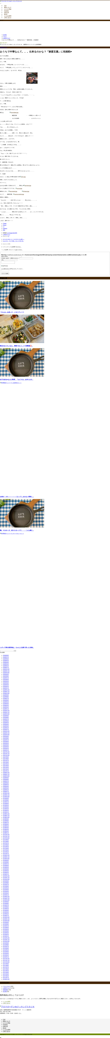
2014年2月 (6, 914)
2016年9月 (6, 860)
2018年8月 (6, 821)
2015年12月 (6, 876)
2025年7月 (6, 678)
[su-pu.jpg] (19, 188)
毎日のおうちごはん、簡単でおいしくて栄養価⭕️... (16, 346)
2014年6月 (6, 907)
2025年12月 (6, 669)
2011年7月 (6, 967)
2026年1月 (6, 667)
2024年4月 (6, 703)
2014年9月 (6, 901)
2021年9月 (6, 757)
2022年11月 (6, 733)
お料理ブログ (3, 47)
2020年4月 (6, 786)
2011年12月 (6, 958)
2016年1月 (6, 874)
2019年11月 (6, 795)
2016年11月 (6, 857)
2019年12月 (6, 793)
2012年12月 (6, 938)
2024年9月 (6, 695)
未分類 (5, 991)
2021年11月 (6, 753)
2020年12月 (6, 772)
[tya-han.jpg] (27, 185)
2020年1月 (6, 791)
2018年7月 (6, 822)
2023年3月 (6, 726)
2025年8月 (6, 676)
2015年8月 (6, 883)
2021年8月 (6, 758)
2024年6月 (6, 700)
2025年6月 (6, 679)
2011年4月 (6, 972)
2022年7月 (6, 740)
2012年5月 (6, 950)
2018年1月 (6, 833)
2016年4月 (6, 869)
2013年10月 (6, 920)
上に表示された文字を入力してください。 (12, 269)
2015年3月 (6, 891)
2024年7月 (6, 698)
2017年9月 (6, 839)
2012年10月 (6, 941)
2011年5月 (6, 970)
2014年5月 (6, 908)
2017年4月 (6, 848)
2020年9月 (6, 777)
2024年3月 (6, 705)
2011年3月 (6, 974)
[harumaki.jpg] (12, 191)
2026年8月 (6, 655)
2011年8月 (6, 965)
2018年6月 (6, 824)
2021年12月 (6, 752)
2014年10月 (6, 900)
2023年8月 (6, 717)
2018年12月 (6, 814)
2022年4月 (6, 745)
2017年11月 (6, 836)
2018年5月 (6, 826)
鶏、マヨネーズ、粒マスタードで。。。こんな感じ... (17, 530)
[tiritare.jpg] (25, 191)
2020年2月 (6, 790)
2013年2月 (6, 934)
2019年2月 (6, 810)
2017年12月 (6, 834)
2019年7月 (6, 802)
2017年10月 (6, 838)
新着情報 (5, 990)
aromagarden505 (12, 233)
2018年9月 (6, 819)
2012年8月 (6, 945)
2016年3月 (6, 870)
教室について (7, 7)
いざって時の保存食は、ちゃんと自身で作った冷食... (17, 647)
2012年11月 (6, 939)
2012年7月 (6, 946)
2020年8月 (6, 779)
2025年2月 (6, 686)
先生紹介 (6, 11)
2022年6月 (6, 741)
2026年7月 (6, 657)
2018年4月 (6, 827)
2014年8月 (6, 903)
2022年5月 (6, 743)
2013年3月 (6, 932)
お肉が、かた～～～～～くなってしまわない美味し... (17, 496)
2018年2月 (6, 831)
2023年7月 (6, 719)
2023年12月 (6, 710)
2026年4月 (6, 662)
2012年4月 (6, 951)
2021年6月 (6, 762)
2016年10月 (6, 858)
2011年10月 (6, 962)
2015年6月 (6, 886)
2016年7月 (6, 864)
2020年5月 (6, 784)
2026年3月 (6, 664)
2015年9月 (6, 881)
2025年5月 (6, 681)
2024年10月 (6, 693)
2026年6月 (6, 659)
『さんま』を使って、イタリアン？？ (12, 312)
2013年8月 (6, 924)
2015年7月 (6, 884)
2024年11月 (6, 691)
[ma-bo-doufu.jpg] (18, 194)
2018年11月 (6, 815)
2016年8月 (6, 862)
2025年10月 (6, 672)
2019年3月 (6, 808)
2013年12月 (6, 917)
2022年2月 (6, 748)
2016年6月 (6, 865)
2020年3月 (6, 788)
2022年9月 (6, 736)
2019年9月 (6, 798)
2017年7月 (6, 843)
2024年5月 (6, 702)
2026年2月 (6, 665)
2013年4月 (6, 931)
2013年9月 (6, 922)
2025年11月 (6, 671)
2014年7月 (6, 905)
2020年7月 (6, 781)
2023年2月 (6, 727)
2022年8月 (6, 738)
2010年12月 (6, 979)
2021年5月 (6, 764)
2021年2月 (6, 769)
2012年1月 (6, 957)
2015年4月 (6, 889)
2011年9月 (6, 963)
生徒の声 (6, 12)
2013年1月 (6, 936)
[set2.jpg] (32, 83)
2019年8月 (6, 800)
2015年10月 (6, 879)
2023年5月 (6, 722)
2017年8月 (6, 841)
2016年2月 (6, 872)
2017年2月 (6, 852)
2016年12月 (6, 855)
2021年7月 (6, 760)
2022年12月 (6, 731)
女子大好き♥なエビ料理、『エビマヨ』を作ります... (16, 379)
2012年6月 (6, 948)
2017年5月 (6, 846)
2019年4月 (6, 807)
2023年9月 (6, 715)
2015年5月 (6, 888)
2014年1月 (6, 915)
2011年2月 (6, 976)
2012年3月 (6, 953)
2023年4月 (6, 724)
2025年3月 (6, 684)
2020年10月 (6, 776)
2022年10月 (6, 734)
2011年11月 (6, 960)
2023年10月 (6, 714)
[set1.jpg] (23, 177)
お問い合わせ (7, 17)
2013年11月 (6, 919)
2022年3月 (6, 746)
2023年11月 (6, 712)
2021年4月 (6, 765)
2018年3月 (6, 829)
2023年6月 (6, 721)
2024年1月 (6, 709)
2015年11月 (6, 877)
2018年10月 (6, 817)
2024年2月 (6, 707)
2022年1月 (6, 750)
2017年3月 (6, 850)
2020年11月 (6, 774)
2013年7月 (6, 926)
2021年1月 (6, 771)
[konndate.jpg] (14, 112)
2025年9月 (6, 674)
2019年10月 (6, 796)
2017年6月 (6, 845)
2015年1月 (6, 895)
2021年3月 (6, 767)
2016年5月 (6, 867)
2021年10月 (6, 755)
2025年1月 (6, 688)
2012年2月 (6, 955)
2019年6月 (6, 803)
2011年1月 (6, 977)
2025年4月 (6, 683)
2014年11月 (6, 898)
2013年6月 (6, 927)
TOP (5, 6)
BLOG (5, 14)
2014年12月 (6, 896)
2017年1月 (6, 853)
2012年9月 (6, 943)
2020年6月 (6, 783)
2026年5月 (6, 660)
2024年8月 (6, 696)
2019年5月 (6, 805)
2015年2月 (6, 893)
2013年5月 (6, 929)
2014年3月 (6, 912)
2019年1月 (6, 812)
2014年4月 (6, 910)
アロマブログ (6, 986)
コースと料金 (7, 9)
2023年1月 (6, 729)
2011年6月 (6, 969)
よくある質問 (7, 16)
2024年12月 (6, 690)
